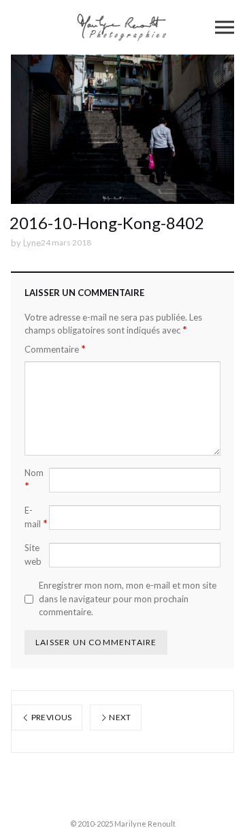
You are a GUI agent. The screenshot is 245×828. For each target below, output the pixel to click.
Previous (50, 717)
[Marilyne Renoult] (123, 27)
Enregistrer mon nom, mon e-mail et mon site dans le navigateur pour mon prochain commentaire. (127, 598)
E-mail (36, 517)
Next (119, 717)
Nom (34, 479)
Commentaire (55, 349)
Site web (33, 554)
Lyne (32, 242)
